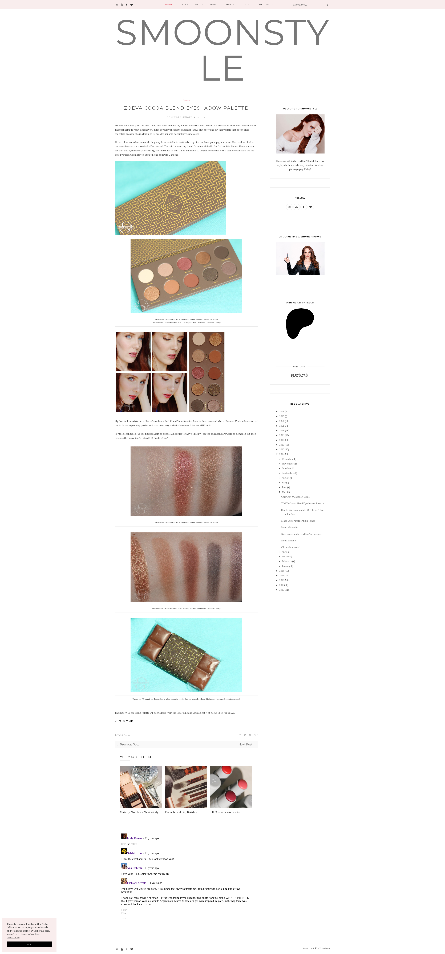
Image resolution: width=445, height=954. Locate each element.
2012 (281, 580)
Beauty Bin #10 (289, 527)
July (284, 482)
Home (169, 4)
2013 (281, 575)
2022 (281, 421)
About (229, 4)
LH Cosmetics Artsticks (225, 812)
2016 (281, 449)
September (288, 473)
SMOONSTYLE (222, 50)
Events (214, 4)
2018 (281, 440)
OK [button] (29, 944)
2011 (281, 585)
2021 (281, 425)
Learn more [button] (13, 937)
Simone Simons (182, 117)
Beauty (186, 100)
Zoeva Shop (217, 712)
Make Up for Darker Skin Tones (221, 146)
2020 (282, 430)
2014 (281, 570)
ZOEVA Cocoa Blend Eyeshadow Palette (302, 503)
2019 (281, 435)
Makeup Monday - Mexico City (139, 812)
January (286, 566)
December (287, 459)
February (287, 561)
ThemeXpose (324, 948)
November (287, 463)
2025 (281, 411)
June (284, 487)
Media (199, 4)
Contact (247, 4)
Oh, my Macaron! (290, 547)
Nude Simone (288, 540)
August (285, 477)
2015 (281, 454)
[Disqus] (186, 875)
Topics (183, 4)
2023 (281, 416)
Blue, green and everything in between (301, 534)
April (284, 551)
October (286, 468)
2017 (281, 444)
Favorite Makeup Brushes (181, 812)
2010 (281, 589)
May (284, 492)
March (285, 556)
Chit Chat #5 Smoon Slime (295, 496)
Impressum (266, 4)
